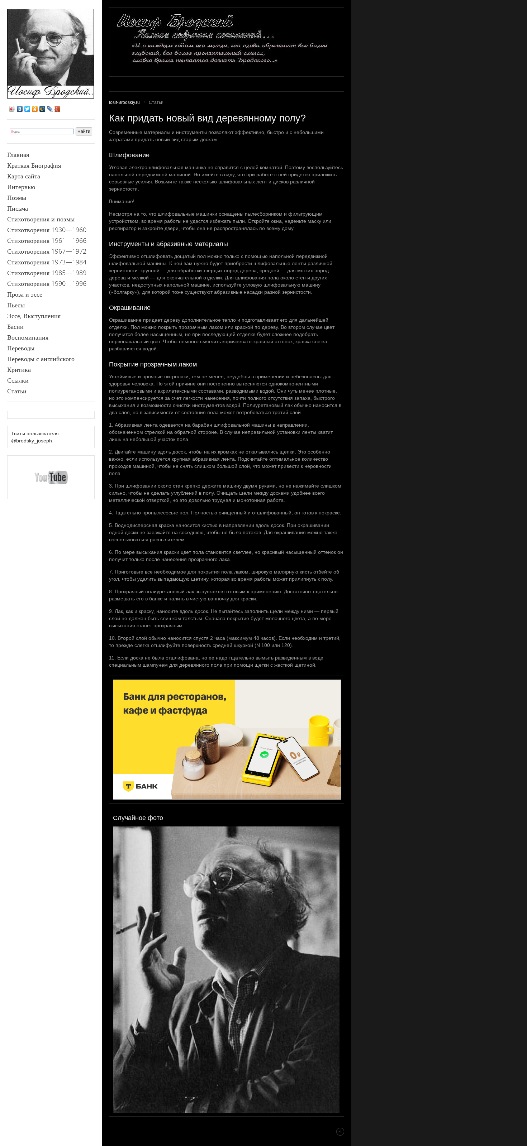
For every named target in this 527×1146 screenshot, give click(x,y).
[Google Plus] (57, 109)
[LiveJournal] (50, 109)
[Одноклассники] (35, 109)
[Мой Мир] (42, 109)
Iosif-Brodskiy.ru (124, 102)
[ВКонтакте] (20, 109)
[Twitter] (27, 109)
